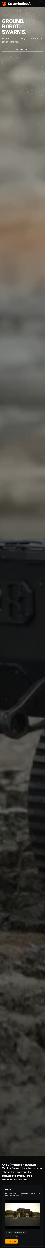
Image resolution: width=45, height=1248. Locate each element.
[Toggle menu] (41, 3)
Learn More (11, 1241)
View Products (21, 49)
